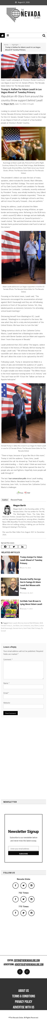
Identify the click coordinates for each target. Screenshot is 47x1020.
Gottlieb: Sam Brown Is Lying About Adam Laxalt (31, 602)
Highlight (15, 44)
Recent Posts (16, 500)
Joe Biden (16, 625)
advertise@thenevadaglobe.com (29, 964)
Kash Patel (27, 628)
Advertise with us (23, 1007)
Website (6, 702)
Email (6, 692)
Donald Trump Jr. (6, 625)
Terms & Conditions (23, 996)
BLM (41, 623)
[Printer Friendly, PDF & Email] (23, 493)
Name (6, 683)
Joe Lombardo (25, 625)
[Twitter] (14, 546)
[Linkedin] (22, 546)
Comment (8, 659)
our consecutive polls (17, 478)
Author (5, 500)
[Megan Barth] (7, 509)
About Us (23, 991)
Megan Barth (9, 103)
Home (6, 44)
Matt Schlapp (35, 628)
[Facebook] (5, 546)
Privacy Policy (23, 1002)
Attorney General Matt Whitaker (28, 623)
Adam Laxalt (13, 623)
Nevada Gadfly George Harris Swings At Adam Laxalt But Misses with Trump (30, 583)
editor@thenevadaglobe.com (27, 960)
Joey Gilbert (35, 625)
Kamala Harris (18, 628)
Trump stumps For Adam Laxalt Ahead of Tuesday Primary (31, 560)
